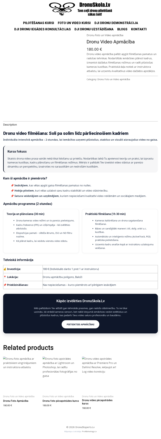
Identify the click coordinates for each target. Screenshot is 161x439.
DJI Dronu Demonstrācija (116, 23)
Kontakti (139, 29)
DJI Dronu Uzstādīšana (94, 29)
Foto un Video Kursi (74, 23)
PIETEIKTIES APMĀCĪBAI (80, 324)
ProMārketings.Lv (89, 431)
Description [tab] (10, 124)
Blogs (122, 29)
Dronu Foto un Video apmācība (105, 35)
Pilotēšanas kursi (38, 23)
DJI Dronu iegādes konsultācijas (42, 29)
